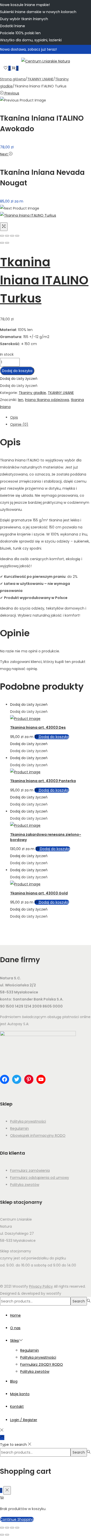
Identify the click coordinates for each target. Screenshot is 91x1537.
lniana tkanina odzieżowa (47, 399)
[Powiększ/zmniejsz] (2, 1527)
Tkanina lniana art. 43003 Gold (39, 893)
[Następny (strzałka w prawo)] (7, 1534)
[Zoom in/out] (17, 236)
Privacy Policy (41, 1286)
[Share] (7, 236)
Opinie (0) (19, 424)
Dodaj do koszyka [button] (54, 736)
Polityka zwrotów (24, 1184)
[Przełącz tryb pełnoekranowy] (7, 1527)
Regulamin (19, 1128)
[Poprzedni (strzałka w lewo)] (2, 1534)
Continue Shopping (17, 1519)
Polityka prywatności (28, 1121)
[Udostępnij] (12, 1527)
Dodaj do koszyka (17, 370)
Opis (14, 417)
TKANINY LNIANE (40, 79)
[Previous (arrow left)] (2, 243)
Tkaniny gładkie (32, 392)
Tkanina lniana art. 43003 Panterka (43, 780)
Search (79, 1301)
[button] (18, 378)
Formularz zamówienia (30, 1170)
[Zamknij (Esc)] (17, 1527)
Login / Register (23, 1419)
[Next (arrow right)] (7, 243)
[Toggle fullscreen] (12, 236)
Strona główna (13, 79)
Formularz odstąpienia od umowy (39, 1177)
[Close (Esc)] (2, 236)
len (20, 399)
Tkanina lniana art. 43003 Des (38, 727)
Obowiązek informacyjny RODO (37, 1135)
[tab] (50, 417)
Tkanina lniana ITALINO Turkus (44, 280)
